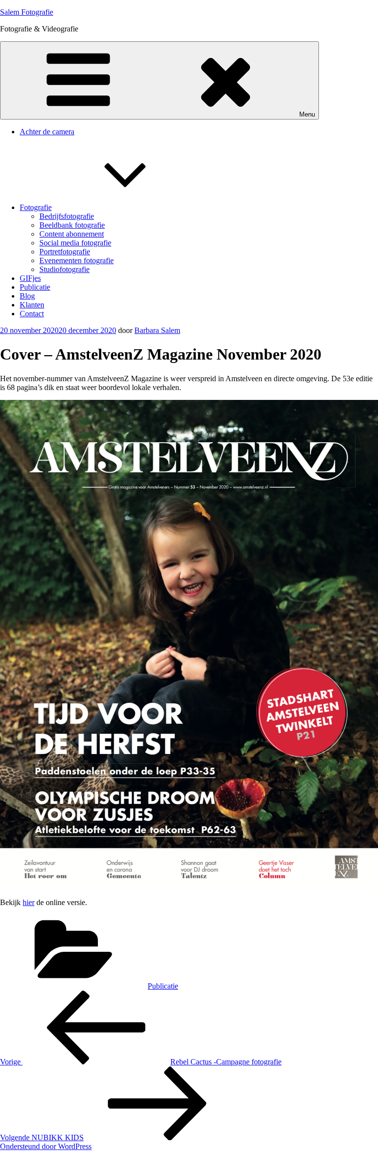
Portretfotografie (64, 251)
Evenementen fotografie (76, 260)
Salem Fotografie (26, 12)
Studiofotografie (64, 269)
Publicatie (35, 287)
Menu (307, 114)
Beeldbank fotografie (72, 225)
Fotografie (36, 207)
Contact (32, 313)
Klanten (32, 305)
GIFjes (30, 278)
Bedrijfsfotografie (66, 216)
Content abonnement (71, 234)
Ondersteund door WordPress (46, 1146)
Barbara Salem (157, 330)
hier (28, 902)
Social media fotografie (75, 243)
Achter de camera (47, 131)
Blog (27, 296)
